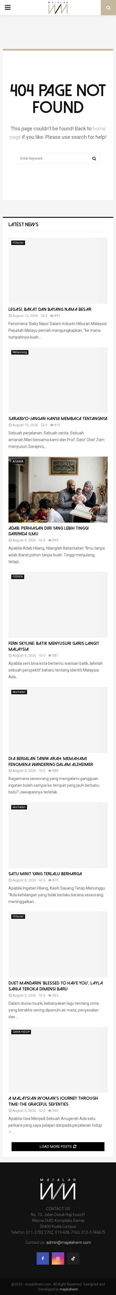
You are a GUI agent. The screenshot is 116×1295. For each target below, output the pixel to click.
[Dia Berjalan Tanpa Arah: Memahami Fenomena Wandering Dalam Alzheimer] (58, 720)
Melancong (20, 352)
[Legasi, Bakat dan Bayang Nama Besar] (58, 271)
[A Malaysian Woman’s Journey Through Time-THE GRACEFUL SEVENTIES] (58, 1060)
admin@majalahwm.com (68, 1242)
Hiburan (18, 242)
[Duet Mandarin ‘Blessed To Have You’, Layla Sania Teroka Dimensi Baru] (58, 944)
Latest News (23, 224)
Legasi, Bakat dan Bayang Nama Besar (49, 309)
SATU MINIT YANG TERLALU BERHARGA (45, 874)
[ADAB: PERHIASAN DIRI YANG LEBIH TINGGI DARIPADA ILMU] (58, 490)
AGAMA (18, 461)
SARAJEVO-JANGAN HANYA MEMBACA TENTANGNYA (57, 418)
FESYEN (18, 576)
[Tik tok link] (73, 1258)
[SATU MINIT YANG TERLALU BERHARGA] (58, 835)
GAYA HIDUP (21, 1031)
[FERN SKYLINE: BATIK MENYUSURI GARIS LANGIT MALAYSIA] (58, 605)
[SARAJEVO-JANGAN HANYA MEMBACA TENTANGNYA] (58, 380)
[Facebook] (43, 1258)
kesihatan (19, 691)
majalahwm (69, 1289)
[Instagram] (58, 1258)
